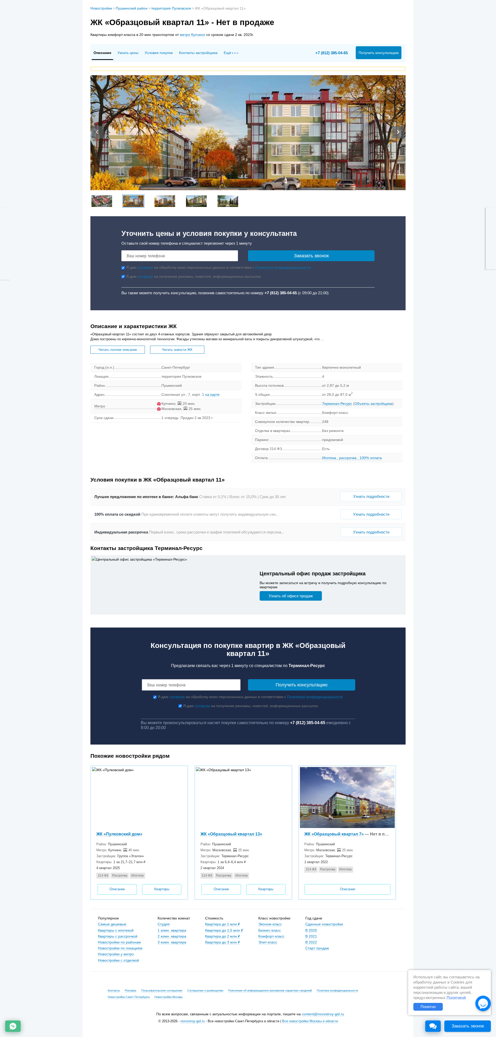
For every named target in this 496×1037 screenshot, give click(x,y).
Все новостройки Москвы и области (310, 1021)
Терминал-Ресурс (337, 403)
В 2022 (311, 942)
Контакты (114, 990)
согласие (145, 267)
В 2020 (311, 930)
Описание (117, 889)
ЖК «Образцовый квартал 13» (231, 834)
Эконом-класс (270, 924)
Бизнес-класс (269, 930)
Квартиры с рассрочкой (117, 936)
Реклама (130, 990)
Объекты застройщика (373, 403)
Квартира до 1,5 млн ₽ (224, 930)
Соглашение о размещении (205, 990)
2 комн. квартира (172, 936)
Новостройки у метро (116, 954)
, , (352, 458)
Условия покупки (159, 53)
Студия (164, 924)
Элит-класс (267, 942)
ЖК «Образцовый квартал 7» (334, 834)
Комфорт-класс (271, 936)
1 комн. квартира (172, 930)
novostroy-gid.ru (193, 1021)
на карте (212, 394)
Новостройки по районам (119, 942)
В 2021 (311, 936)
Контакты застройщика (198, 53)
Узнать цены (128, 53)
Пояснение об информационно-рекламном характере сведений (270, 990)
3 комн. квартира (172, 942)
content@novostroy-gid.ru (323, 1014)
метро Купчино (192, 35)
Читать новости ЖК (177, 350)
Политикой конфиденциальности (283, 267)
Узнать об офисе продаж (291, 596)
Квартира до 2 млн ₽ (222, 936)
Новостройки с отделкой (118, 960)
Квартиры (161, 889)
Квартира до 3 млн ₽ (222, 942)
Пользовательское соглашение (161, 990)
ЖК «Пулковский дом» (119, 834)
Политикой (456, 998)
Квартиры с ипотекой (116, 930)
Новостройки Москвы (168, 997)
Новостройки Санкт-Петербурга (129, 997)
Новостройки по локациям (120, 948)
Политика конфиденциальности (337, 990)
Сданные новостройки (324, 924)
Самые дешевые (112, 924)
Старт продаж (317, 948)
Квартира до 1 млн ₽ (222, 924)
